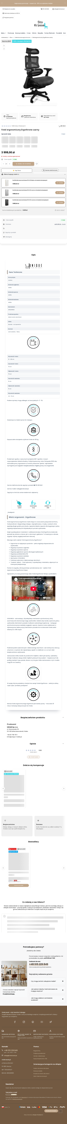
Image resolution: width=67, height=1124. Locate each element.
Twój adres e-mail (11, 1092)
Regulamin (24, 1097)
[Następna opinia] (64, 923)
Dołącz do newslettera (13, 1094)
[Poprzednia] (1, 3)
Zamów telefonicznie (51, 170)
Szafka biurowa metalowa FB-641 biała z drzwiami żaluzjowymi (29, 180)
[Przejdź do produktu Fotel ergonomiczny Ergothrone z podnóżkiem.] (14, 788)
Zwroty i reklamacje (39, 1056)
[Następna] (65, 3)
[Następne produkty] (64, 788)
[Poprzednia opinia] (3, 923)
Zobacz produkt (18, 885)
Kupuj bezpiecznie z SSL (40, 1058)
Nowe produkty (38, 1071)
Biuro (11, 37)
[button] (37, 164)
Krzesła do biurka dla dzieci (41, 1073)
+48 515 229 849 (38, 964)
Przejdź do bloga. (9, 994)
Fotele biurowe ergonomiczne (22, 37)
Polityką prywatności (17, 1099)
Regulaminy (37, 1051)
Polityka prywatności (39, 1053)
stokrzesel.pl (4, 37)
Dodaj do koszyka (24, 164)
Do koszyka (14, 805)
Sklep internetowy (33, 1115)
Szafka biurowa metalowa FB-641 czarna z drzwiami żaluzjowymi (30, 200)
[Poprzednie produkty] (3, 788)
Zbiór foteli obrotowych (40, 1076)
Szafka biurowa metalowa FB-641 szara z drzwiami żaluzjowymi (30, 190)
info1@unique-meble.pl (14, 737)
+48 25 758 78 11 (12, 735)
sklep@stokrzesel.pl (59, 9)
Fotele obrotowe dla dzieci (41, 1068)
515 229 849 (46, 9)
